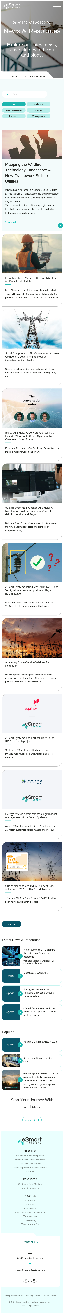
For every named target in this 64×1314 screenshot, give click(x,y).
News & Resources (30, 1188)
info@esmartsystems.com (30, 1258)
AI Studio (30, 1171)
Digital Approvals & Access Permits (30, 1167)
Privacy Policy (33, 1295)
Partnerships (30, 1208)
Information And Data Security (30, 1212)
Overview (30, 1200)
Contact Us (30, 1120)
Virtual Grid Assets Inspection (30, 1155)
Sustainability (30, 1220)
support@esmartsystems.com (30, 1270)
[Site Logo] (12, 6)
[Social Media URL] (26, 1280)
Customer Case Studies (30, 1184)
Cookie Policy (49, 1295)
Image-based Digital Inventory (30, 1159)
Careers (30, 1204)
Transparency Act (30, 1224)
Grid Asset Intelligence (30, 1163)
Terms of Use (30, 1216)
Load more (10, 924)
